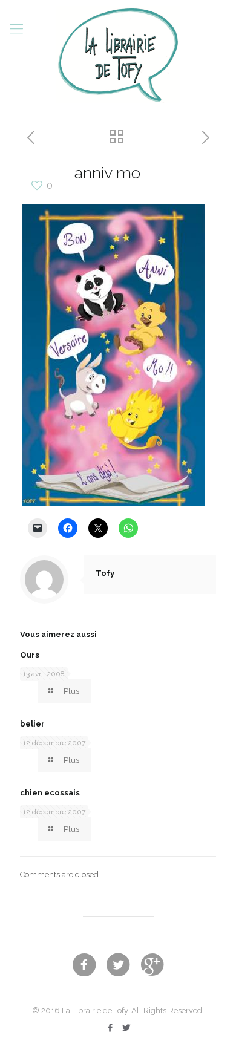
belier (32, 723)
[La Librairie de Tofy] (118, 54)
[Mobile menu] (16, 28)
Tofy (105, 573)
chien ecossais (50, 792)
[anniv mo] (113, 503)
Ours (29, 654)
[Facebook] (109, 1027)
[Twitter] (126, 1027)
